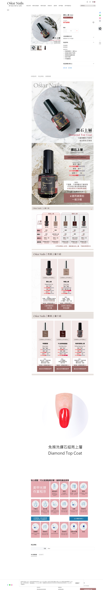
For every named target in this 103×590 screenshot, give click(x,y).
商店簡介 (38, 587)
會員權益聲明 (61, 589)
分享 (66, 67)
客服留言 (60, 587)
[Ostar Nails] (15, 4)
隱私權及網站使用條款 (41, 589)
